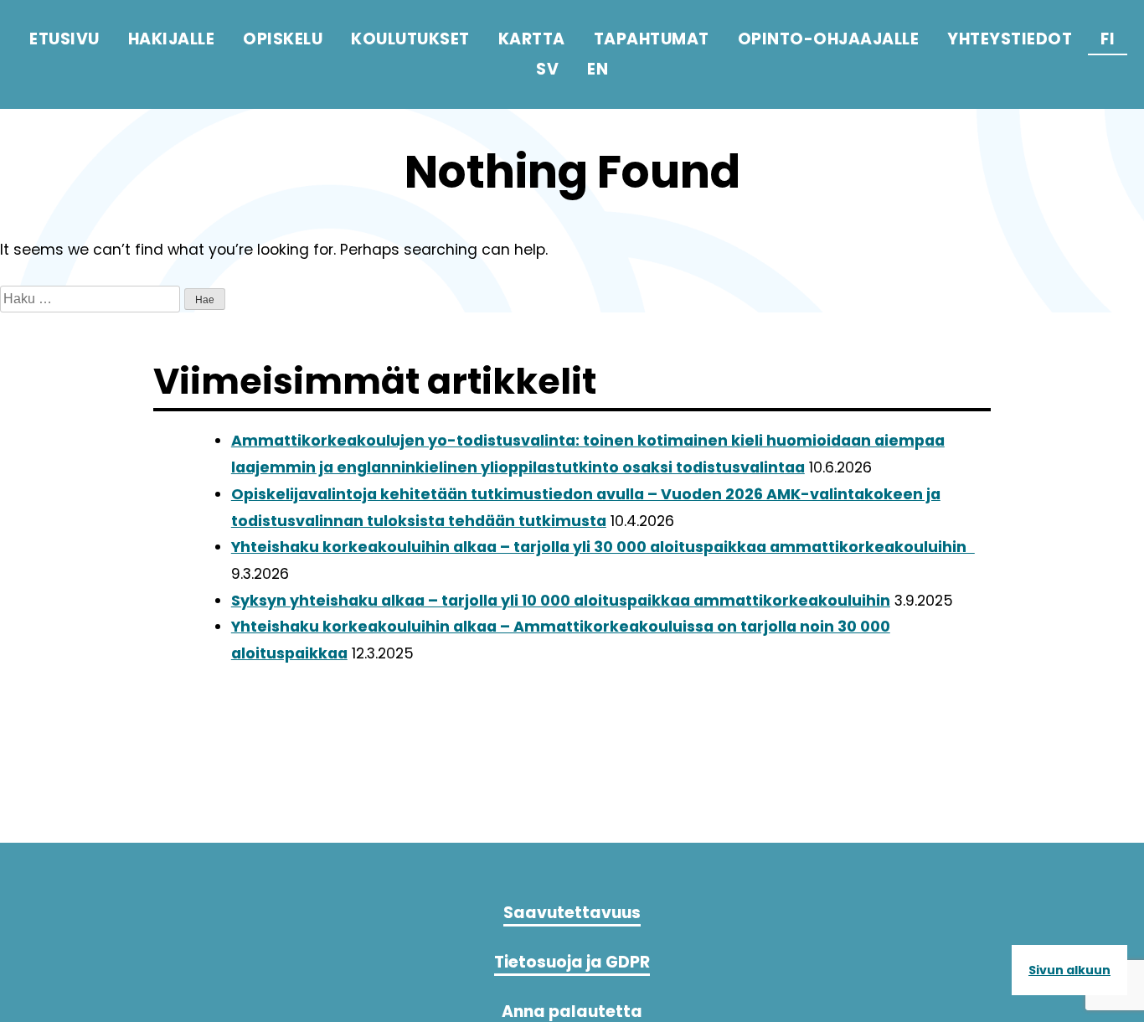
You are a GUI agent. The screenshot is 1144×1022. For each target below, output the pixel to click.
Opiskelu (282, 39)
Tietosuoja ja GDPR (572, 962)
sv (547, 69)
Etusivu (64, 39)
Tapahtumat (651, 39)
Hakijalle (171, 39)
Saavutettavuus (572, 912)
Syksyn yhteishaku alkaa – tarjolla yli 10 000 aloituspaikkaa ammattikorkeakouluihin (560, 601)
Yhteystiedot (1009, 39)
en (597, 69)
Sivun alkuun (1069, 970)
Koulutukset (410, 39)
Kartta (531, 39)
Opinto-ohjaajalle (829, 39)
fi (1107, 39)
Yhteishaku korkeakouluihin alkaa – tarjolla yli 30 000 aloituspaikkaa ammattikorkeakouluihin (603, 547)
